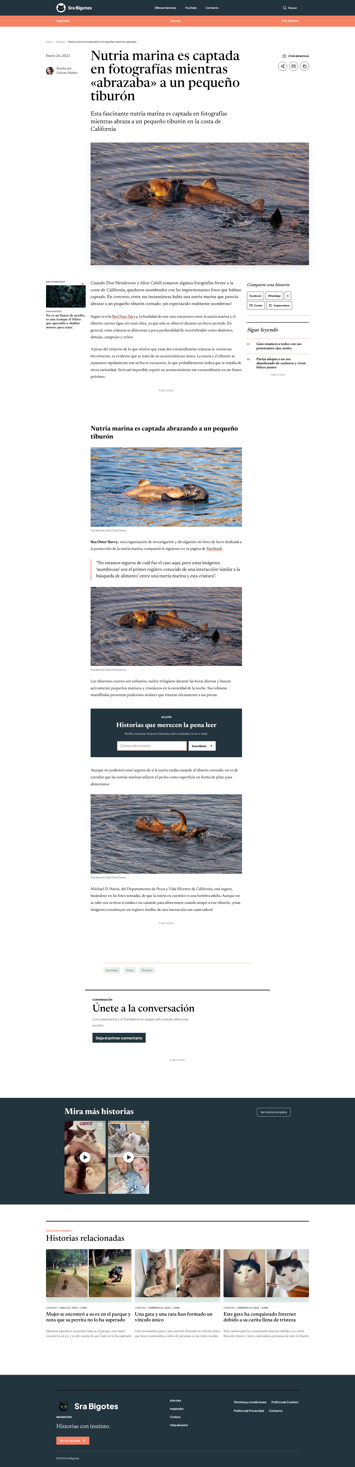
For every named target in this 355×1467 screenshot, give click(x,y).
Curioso (176, 20)
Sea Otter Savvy (124, 317)
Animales (112, 970)
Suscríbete (202, 746)
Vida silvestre (290, 20)
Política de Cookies (284, 1402)
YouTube (191, 7)
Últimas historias (165, 7)
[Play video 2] (128, 1157)
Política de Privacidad (249, 1410)
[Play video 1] (85, 1157)
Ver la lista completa (273, 1112)
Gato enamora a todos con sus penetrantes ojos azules (279, 346)
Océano (147, 970)
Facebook (214, 549)
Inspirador (63, 20)
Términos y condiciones (250, 1402)
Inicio (49, 41)
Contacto (212, 7)
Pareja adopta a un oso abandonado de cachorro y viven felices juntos (281, 363)
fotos (129, 970)
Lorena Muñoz (66, 72)
